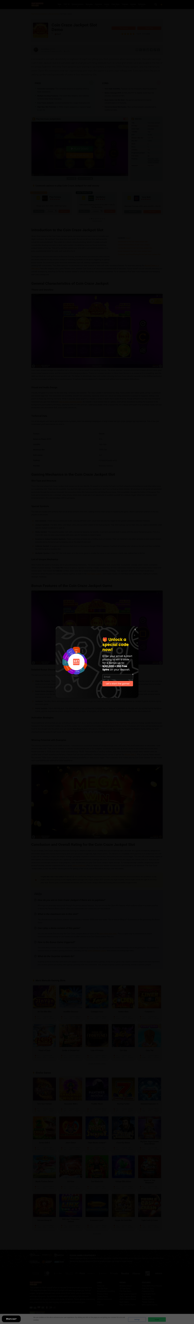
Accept (157, 1319)
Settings (137, 1319)
